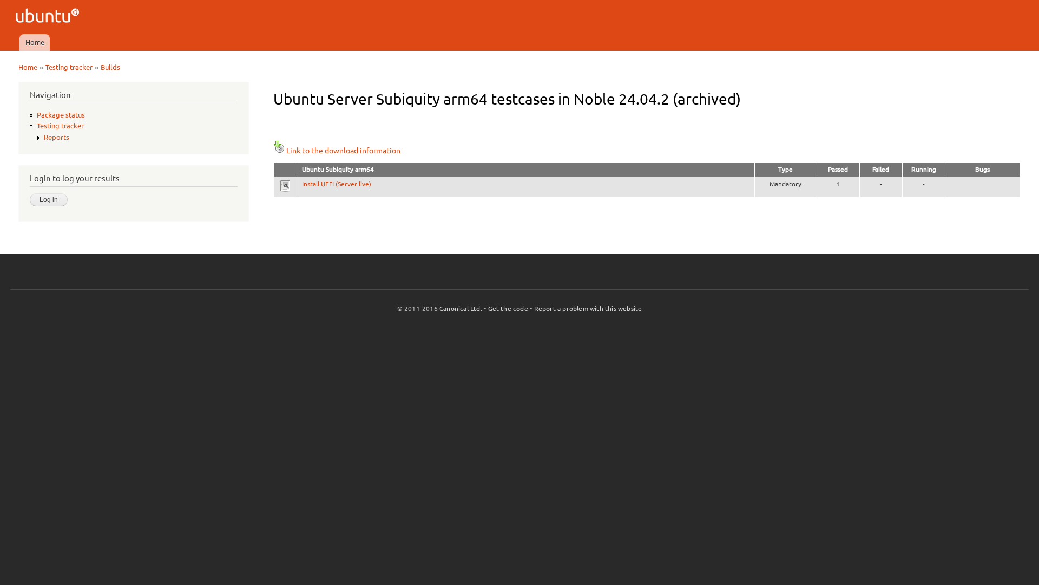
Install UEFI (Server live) (336, 183)
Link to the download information (343, 150)
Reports (56, 137)
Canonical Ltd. (460, 308)
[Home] (49, 17)
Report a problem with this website (588, 308)
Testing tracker (69, 67)
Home (34, 42)
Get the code (508, 308)
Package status (61, 115)
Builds (110, 67)
